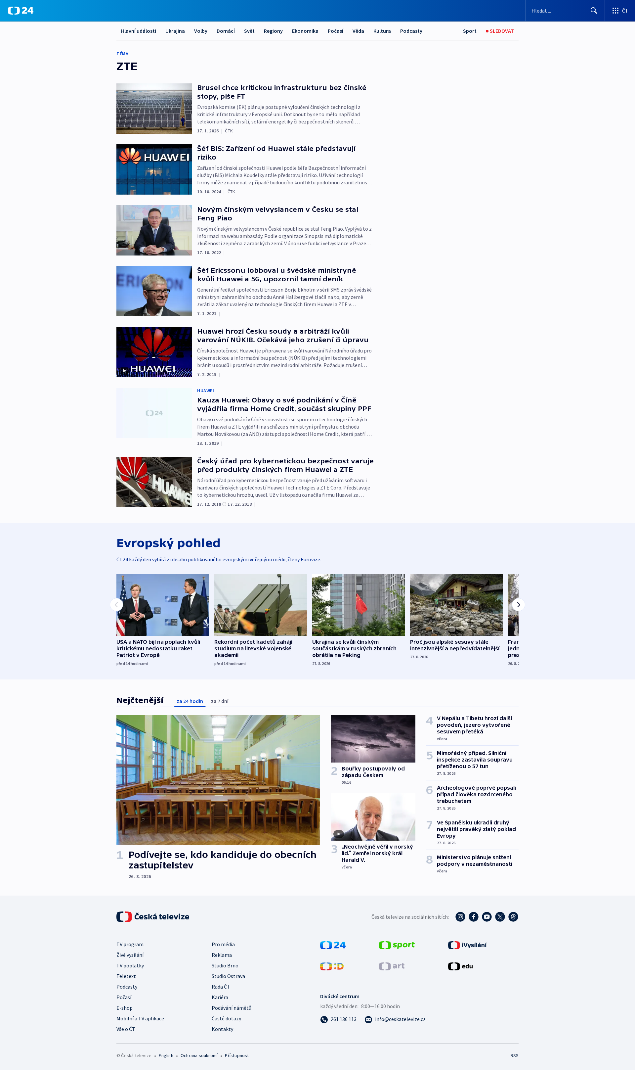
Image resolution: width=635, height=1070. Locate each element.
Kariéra (220, 997)
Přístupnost (237, 1055)
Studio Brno (225, 965)
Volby (200, 30)
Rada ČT (221, 986)
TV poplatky (130, 965)
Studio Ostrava (228, 976)
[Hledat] (594, 10)
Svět (249, 30)
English (166, 1055)
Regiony (273, 30)
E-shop (124, 1007)
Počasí (335, 30)
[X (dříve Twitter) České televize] (500, 916)
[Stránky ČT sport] (397, 944)
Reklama (222, 955)
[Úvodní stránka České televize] (153, 916)
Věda (358, 30)
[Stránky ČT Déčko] (332, 965)
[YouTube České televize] (487, 916)
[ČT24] (20, 11)
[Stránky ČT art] (391, 965)
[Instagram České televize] (460, 916)
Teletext (126, 976)
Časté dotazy (226, 1018)
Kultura (382, 30)
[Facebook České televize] (473, 916)
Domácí (226, 30)
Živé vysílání (130, 955)
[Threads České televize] (513, 916)
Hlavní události (138, 30)
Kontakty (222, 1029)
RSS (515, 1055)
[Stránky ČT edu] (460, 965)
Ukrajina (175, 30)
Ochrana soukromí (199, 1055)
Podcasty (411, 30)
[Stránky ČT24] (333, 944)
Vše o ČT (125, 1029)
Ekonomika (305, 30)
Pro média (223, 944)
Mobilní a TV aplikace (140, 1018)
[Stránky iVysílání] (467, 944)
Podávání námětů (231, 1007)
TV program (130, 944)
